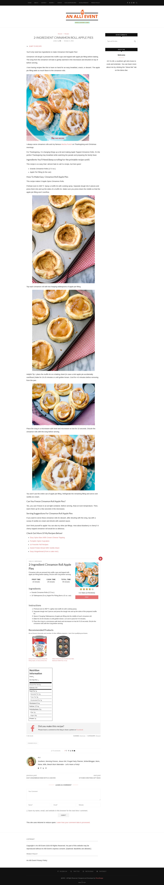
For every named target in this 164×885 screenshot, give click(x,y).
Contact (43, 2)
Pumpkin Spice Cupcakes (39, 541)
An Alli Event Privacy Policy (36, 860)
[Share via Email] (74, 750)
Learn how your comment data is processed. (73, 822)
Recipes (51, 2)
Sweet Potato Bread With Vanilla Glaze (44, 548)
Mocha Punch (66, 144)
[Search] (137, 2)
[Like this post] (66, 750)
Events (60, 2)
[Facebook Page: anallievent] (33, 728)
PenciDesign (99, 878)
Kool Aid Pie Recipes (70, 2)
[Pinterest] (133, 2)
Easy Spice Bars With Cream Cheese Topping (47, 537)
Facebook (79, 730)
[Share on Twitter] (70, 751)
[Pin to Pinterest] (72, 750)
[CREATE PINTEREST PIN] (100, 559)
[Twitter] (129, 2)
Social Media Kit (83, 2)
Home (29, 2)
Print (87, 597)
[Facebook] (127, 2)
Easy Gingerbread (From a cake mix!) (44, 551)
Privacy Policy (95, 2)
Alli (60, 41)
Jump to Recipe (35, 46)
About (36, 2)
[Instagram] (131, 2)
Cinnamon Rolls (32, 743)
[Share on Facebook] (68, 750)
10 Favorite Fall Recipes (39, 544)
